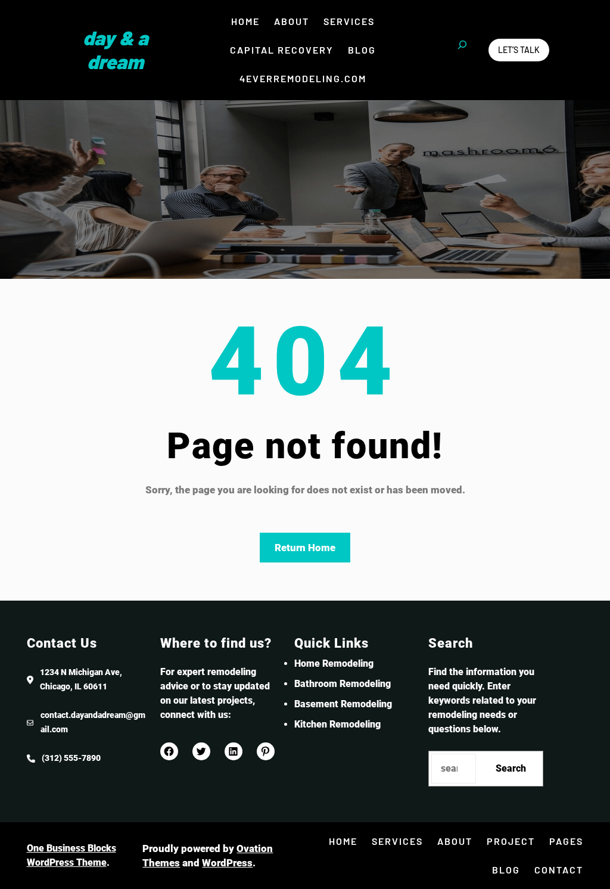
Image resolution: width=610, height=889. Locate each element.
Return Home (305, 548)
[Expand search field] (462, 50)
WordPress (227, 863)
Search (511, 768)
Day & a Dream (115, 49)
